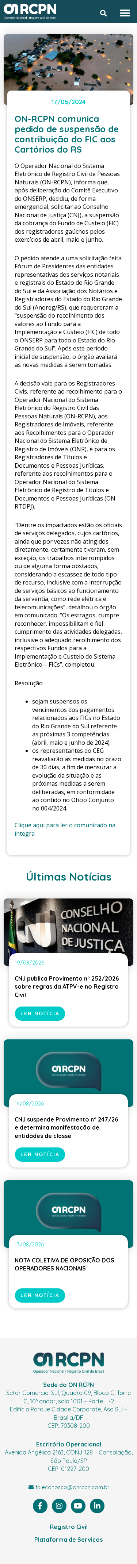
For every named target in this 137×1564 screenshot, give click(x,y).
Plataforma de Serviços (68, 1539)
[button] (104, 13)
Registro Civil (69, 1526)
